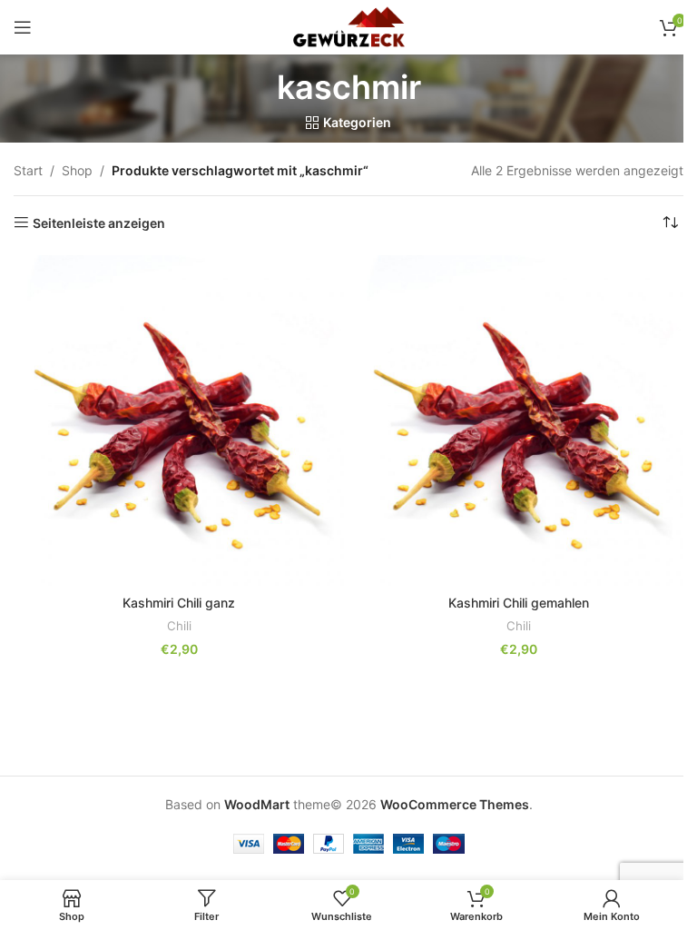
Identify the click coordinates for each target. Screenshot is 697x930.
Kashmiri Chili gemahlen (518, 602)
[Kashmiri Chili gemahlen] (518, 420)
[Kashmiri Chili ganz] (179, 420)
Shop (77, 170)
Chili (179, 625)
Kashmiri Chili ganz (179, 602)
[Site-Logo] (348, 26)
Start (28, 170)
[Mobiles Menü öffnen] (23, 27)
